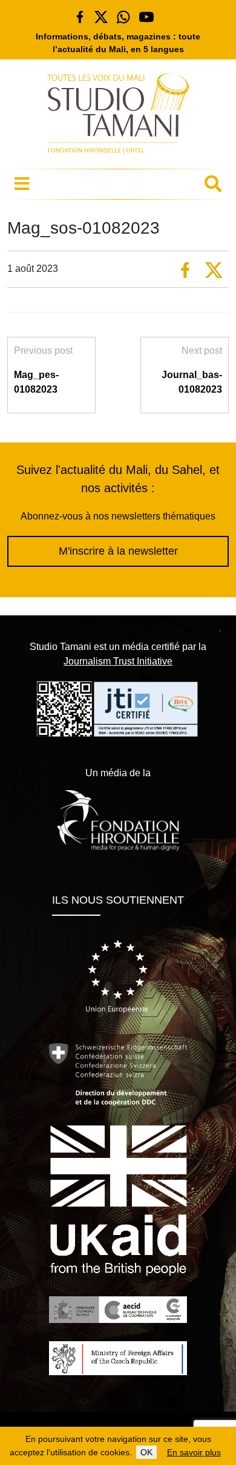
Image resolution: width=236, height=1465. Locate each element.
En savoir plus (194, 1452)
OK (146, 1452)
